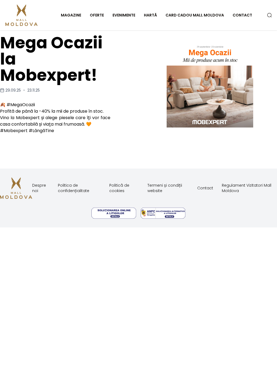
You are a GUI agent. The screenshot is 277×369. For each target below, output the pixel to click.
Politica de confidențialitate (73, 188)
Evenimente (124, 15)
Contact (242, 15)
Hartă (150, 15)
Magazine (71, 15)
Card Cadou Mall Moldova (195, 15)
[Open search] (269, 15)
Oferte (97, 15)
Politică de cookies (119, 188)
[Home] (27, 15)
